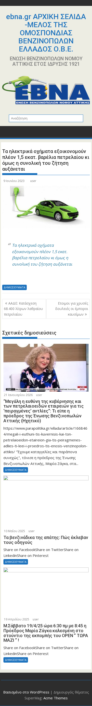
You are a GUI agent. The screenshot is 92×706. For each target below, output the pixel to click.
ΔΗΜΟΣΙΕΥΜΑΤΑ (14, 287)
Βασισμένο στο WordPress (26, 692)
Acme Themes (55, 697)
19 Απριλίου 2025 (16, 619)
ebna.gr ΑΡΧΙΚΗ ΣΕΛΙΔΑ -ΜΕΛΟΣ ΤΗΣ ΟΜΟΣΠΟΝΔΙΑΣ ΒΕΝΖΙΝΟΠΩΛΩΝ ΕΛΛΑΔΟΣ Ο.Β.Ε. (46, 32)
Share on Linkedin (31, 277)
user (33, 181)
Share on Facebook (7, 277)
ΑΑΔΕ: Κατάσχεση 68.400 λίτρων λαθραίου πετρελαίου (23, 309)
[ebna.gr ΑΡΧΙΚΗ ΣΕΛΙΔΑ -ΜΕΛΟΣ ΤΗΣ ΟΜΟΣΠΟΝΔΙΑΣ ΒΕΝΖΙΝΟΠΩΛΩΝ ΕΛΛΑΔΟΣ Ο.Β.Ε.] (6, 133)
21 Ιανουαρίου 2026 (18, 395)
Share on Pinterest (43, 277)
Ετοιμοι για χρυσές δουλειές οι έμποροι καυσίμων (71, 309)
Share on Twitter (19, 277)
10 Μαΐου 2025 (14, 531)
